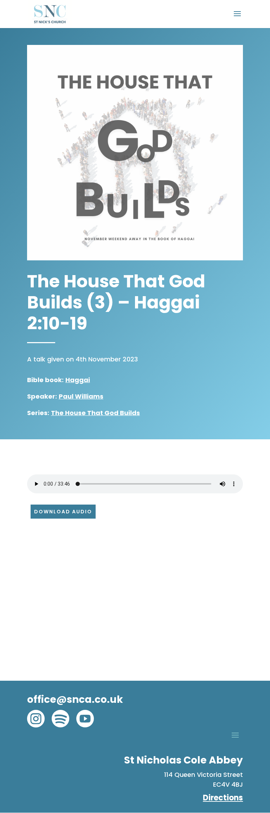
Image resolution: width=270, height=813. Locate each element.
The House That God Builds (95, 412)
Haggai (77, 379)
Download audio (63, 511)
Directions (223, 797)
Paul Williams (81, 396)
